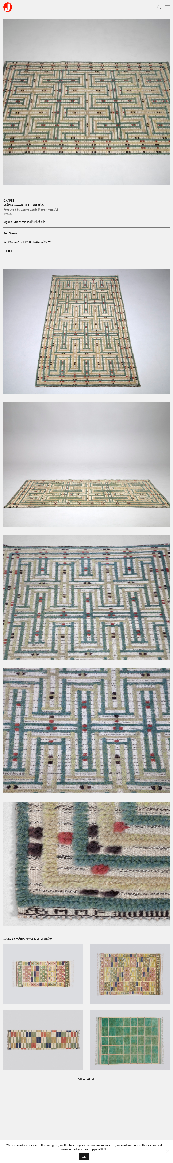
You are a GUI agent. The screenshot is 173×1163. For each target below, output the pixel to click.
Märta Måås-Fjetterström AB (39, 210)
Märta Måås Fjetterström (24, 205)
